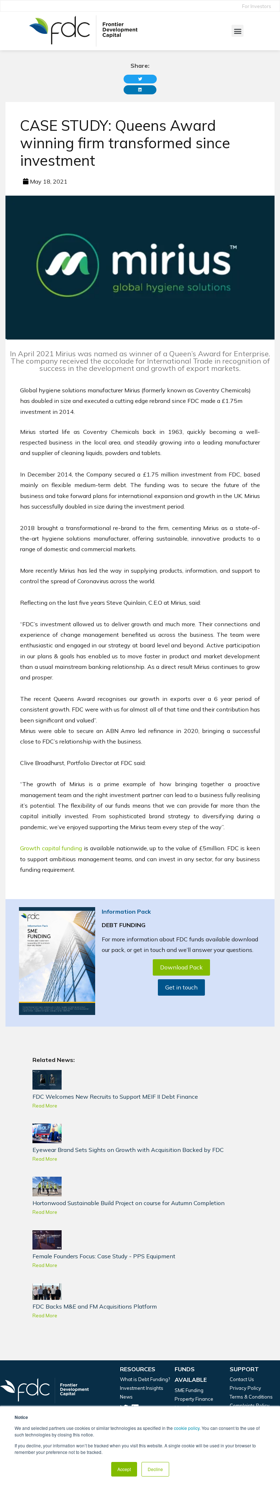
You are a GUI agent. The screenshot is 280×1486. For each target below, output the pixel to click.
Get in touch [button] (181, 987)
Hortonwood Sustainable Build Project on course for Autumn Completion (128, 1203)
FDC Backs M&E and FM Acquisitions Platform (94, 1306)
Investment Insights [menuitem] (141, 1388)
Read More (44, 1106)
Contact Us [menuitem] (242, 1379)
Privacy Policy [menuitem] (245, 1388)
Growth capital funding (51, 848)
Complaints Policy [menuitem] (249, 1405)
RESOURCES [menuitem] (137, 1369)
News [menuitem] (126, 1397)
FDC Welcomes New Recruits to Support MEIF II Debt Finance (115, 1096)
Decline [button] (155, 1469)
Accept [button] (124, 1469)
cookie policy (186, 1428)
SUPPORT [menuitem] (244, 1369)
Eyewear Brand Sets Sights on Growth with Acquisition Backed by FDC (128, 1149)
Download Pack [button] (181, 967)
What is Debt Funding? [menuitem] (145, 1379)
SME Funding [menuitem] (189, 1390)
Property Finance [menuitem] (194, 1399)
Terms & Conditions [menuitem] (251, 1397)
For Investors (256, 6)
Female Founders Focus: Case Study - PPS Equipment (103, 1256)
